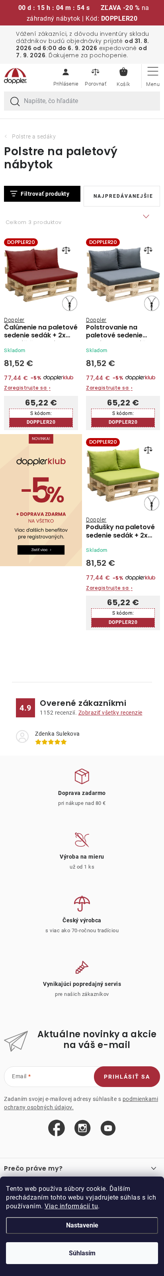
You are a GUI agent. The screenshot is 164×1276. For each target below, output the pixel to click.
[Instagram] (82, 1128)
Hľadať (15, 101)
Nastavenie (82, 1225)
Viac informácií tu (71, 1206)
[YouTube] (108, 1128)
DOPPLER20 (41, 422)
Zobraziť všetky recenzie (110, 712)
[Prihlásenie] (66, 76)
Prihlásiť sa (127, 1076)
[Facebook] (56, 1128)
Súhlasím (82, 1253)
